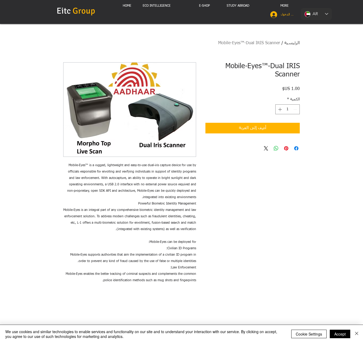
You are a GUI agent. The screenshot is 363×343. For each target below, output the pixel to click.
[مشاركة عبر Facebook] (296, 148)
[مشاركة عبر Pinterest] (286, 148)
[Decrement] (295, 109)
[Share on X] (266, 148)
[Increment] (279, 109)
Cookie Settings (309, 334)
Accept (340, 334)
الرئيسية (292, 43)
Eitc (77, 11)
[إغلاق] (356, 334)
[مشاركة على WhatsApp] (276, 148)
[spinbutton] (287, 109)
